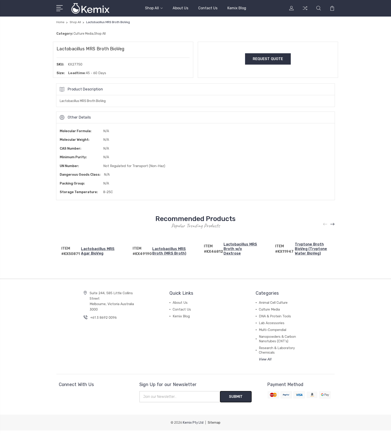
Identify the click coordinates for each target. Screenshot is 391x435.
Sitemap (214, 423)
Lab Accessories (271, 323)
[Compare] (305, 11)
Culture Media (269, 309)
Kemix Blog (236, 8)
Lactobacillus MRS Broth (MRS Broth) (169, 251)
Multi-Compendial (272, 330)
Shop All (152, 8)
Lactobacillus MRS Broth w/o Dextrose (240, 248)
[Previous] (325, 224)
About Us (180, 8)
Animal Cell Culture (273, 303)
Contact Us (207, 8)
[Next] (332, 224)
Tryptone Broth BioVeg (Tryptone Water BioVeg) (311, 248)
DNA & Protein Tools (275, 316)
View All (265, 359)
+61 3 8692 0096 (103, 318)
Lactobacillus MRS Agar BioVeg (97, 251)
